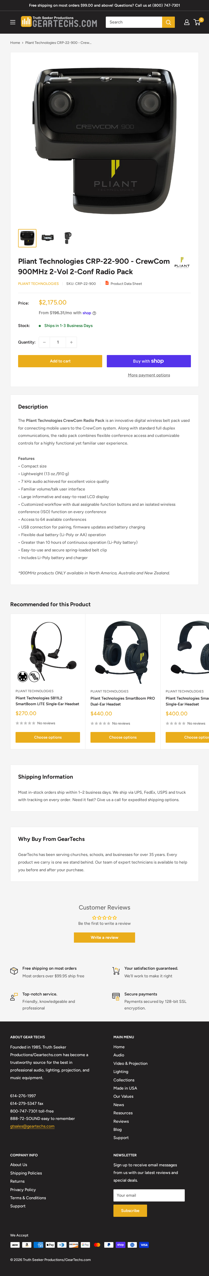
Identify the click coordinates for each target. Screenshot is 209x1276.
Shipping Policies (26, 1173)
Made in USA (125, 1088)
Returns (17, 1181)
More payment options (149, 375)
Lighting (120, 1071)
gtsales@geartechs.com (32, 1126)
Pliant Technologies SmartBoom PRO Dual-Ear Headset (122, 701)
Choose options (48, 737)
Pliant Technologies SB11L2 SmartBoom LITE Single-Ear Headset (47, 701)
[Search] (168, 22)
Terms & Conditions (28, 1197)
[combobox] (134, 22)
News (118, 1104)
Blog (117, 1129)
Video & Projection (130, 1063)
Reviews (121, 1121)
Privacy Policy (23, 1189)
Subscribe (130, 1210)
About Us (18, 1164)
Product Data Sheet (126, 284)
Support (121, 1137)
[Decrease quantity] (44, 342)
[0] (197, 22)
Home (15, 43)
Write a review (104, 937)
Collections (123, 1080)
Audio (118, 1055)
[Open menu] (12, 22)
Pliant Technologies (38, 284)
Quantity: (27, 342)
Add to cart (60, 361)
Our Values (123, 1096)
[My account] (186, 22)
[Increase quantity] (71, 342)
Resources (123, 1112)
